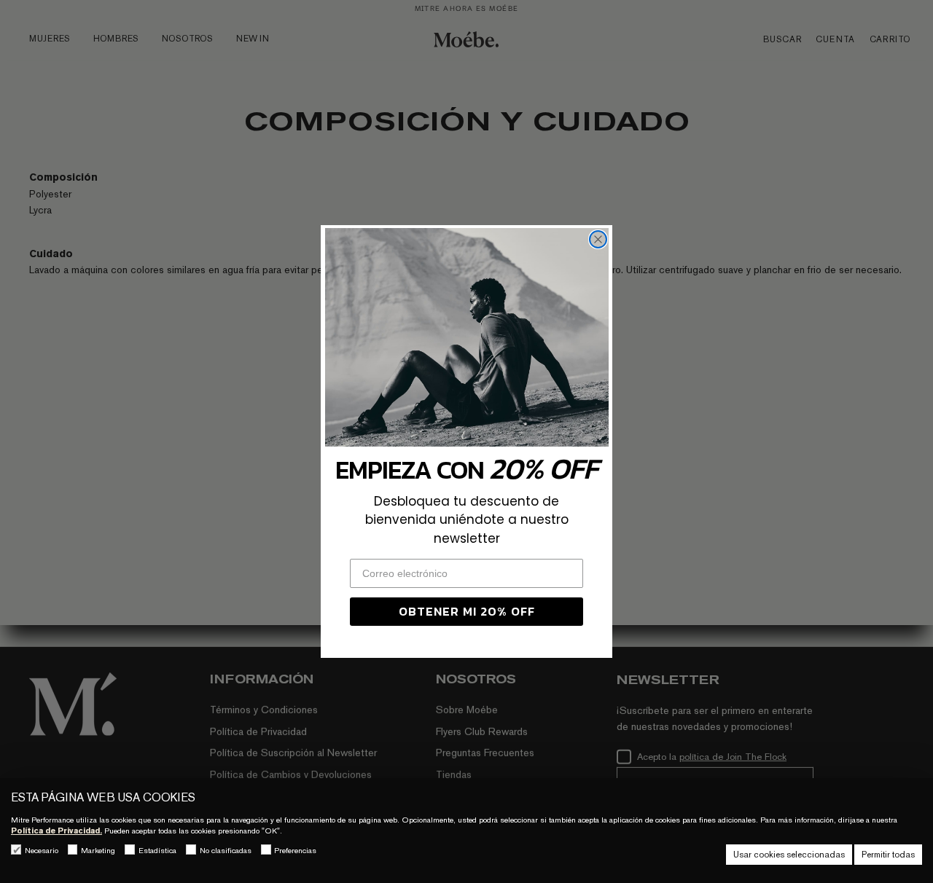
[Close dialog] (598, 239)
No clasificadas (225, 850)
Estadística (157, 850)
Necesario (41, 850)
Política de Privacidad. (56, 830)
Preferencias (295, 850)
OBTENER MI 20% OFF (467, 611)
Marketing (98, 850)
